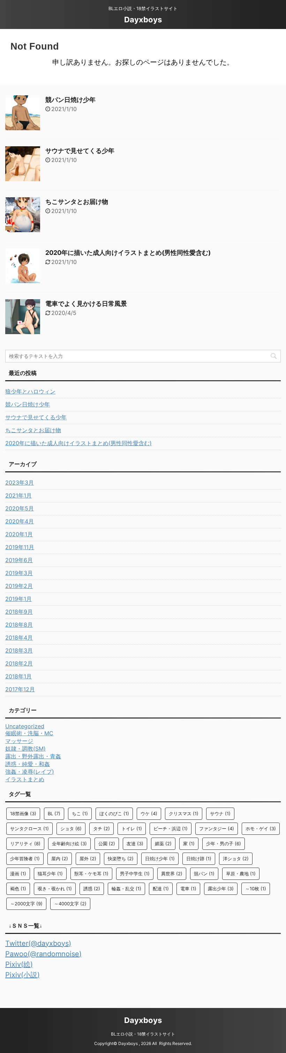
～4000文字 (70, 903)
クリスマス (183, 813)
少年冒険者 (25, 858)
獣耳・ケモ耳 (91, 873)
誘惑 (91, 888)
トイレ (131, 828)
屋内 (59, 858)
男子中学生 (135, 873)
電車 (188, 888)
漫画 (18, 873)
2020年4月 (19, 521)
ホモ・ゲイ (261, 828)
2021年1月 (18, 495)
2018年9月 (19, 611)
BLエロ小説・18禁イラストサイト (143, 1034)
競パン (204, 873)
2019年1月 (18, 598)
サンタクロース (29, 828)
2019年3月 (19, 572)
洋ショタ (236, 858)
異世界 (171, 873)
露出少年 (221, 888)
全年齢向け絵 (69, 843)
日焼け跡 (198, 858)
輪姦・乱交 (126, 888)
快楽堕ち (121, 858)
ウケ (149, 813)
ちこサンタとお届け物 (76, 201)
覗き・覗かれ (55, 888)
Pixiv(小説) (22, 975)
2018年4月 (19, 637)
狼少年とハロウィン (30, 391)
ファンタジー (216, 828)
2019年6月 (19, 560)
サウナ (220, 813)
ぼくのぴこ (114, 813)
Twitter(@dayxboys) (38, 943)
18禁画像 (23, 813)
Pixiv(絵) (19, 964)
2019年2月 (19, 585)
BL (54, 813)
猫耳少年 (50, 873)
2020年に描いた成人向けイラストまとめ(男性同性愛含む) (128, 252)
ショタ (71, 828)
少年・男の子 (223, 843)
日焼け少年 (160, 858)
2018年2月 (19, 663)
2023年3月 (19, 482)
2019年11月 (19, 547)
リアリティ (25, 843)
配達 (161, 888)
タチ (101, 828)
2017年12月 (20, 689)
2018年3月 (19, 650)
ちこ (80, 813)
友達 (135, 843)
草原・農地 (241, 873)
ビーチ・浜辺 (170, 828)
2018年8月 (19, 624)
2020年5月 (19, 508)
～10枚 (255, 888)
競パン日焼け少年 (70, 99)
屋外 (88, 858)
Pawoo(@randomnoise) (43, 954)
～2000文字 (26, 903)
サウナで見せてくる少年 (79, 150)
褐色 (18, 888)
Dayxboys (143, 19)
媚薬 (163, 843)
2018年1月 (18, 676)
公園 (106, 843)
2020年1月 (19, 534)
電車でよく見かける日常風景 (86, 303)
